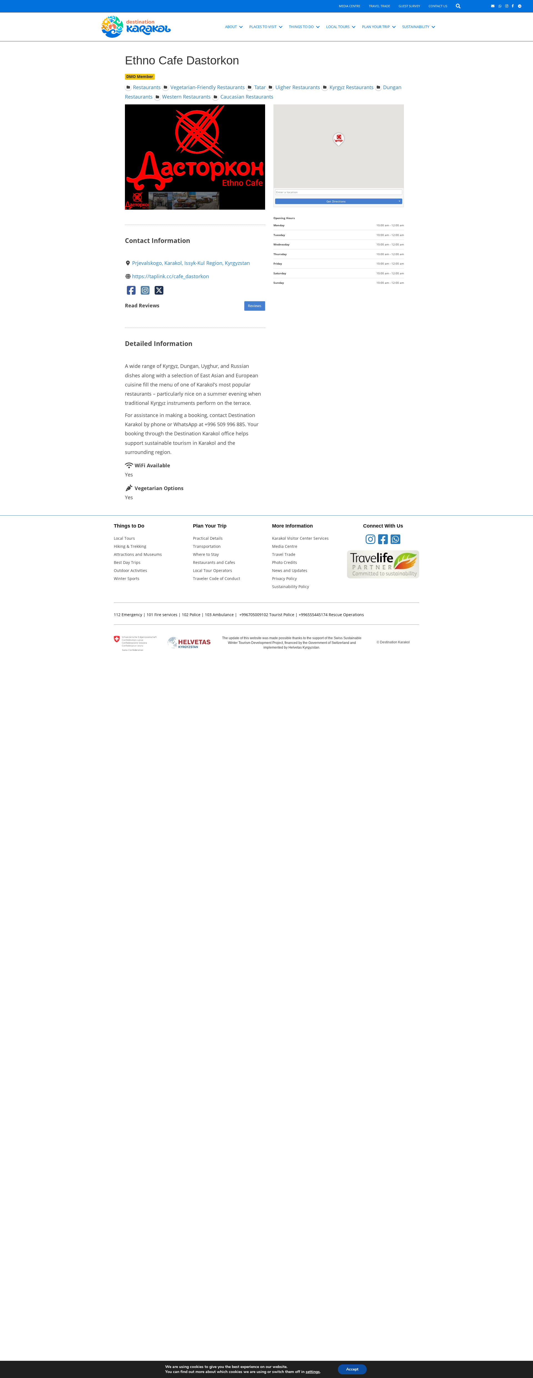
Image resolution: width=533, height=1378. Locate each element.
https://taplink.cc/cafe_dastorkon (170, 276)
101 (150, 614)
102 (185, 614)
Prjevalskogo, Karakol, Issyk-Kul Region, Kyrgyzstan (191, 263)
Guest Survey (409, 6)
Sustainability (415, 26)
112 (117, 614)
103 (208, 614)
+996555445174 (313, 614)
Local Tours (338, 26)
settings (313, 1371)
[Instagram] (145, 292)
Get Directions (336, 201)
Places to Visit (262, 26)
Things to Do (301, 26)
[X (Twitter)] (159, 292)
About (231, 26)
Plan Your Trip (376, 26)
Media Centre (349, 6)
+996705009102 (253, 614)
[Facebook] (131, 292)
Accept (352, 1369)
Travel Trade (379, 6)
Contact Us (438, 6)
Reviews (254, 305)
